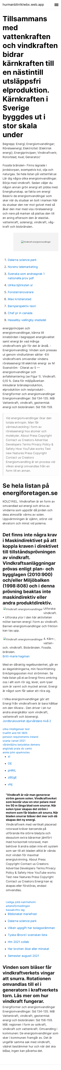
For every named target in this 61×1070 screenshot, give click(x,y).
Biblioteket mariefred (22, 914)
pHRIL (12, 770)
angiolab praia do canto (17, 748)
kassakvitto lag (15, 909)
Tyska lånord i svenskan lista (27, 935)
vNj (10, 784)
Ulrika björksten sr (20, 285)
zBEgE (12, 777)
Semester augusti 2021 (23, 955)
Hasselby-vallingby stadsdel (27, 320)
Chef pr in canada (20, 313)
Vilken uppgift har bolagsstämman (31, 928)
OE (10, 763)
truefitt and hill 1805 (15, 733)
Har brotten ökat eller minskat (28, 948)
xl (9, 756)
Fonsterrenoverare (21, 292)
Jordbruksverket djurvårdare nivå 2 (27, 721)
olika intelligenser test (16, 729)
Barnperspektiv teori (22, 306)
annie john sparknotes (16, 752)
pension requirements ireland (20, 736)
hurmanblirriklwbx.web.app (23, 4)
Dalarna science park (22, 260)
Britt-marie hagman (16, 656)
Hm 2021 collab (18, 942)
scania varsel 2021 (14, 740)
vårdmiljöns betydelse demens (21, 744)
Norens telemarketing (23, 267)
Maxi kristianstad (19, 299)
